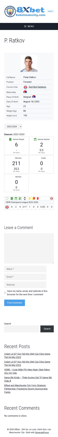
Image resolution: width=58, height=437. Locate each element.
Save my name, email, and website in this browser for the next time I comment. (27, 293)
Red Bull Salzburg (37, 87)
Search (7, 323)
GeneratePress (42, 432)
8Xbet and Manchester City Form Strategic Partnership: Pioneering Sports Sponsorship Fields (26, 389)
